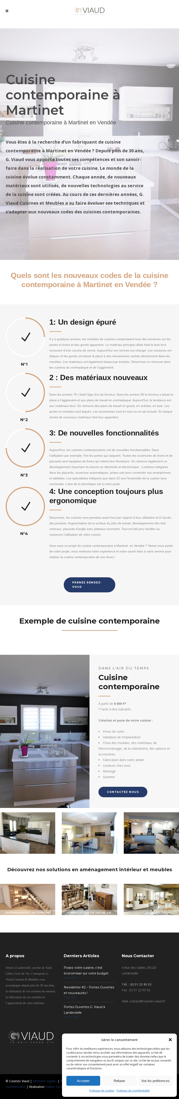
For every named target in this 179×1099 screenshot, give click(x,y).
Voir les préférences (155, 1081)
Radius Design (55, 1087)
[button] (170, 1039)
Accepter (83, 1081)
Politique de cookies (101, 1090)
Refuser (119, 1081)
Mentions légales (45, 1081)
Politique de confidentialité (133, 1090)
